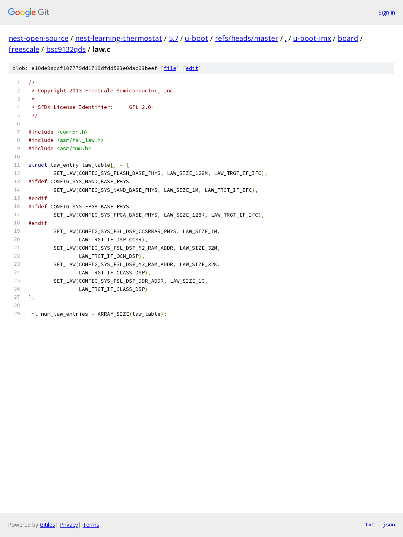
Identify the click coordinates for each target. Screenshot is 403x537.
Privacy (69, 524)
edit (192, 68)
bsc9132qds (66, 49)
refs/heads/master (246, 38)
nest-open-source (38, 38)
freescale (24, 49)
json (389, 524)
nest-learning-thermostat (118, 38)
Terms (91, 524)
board (348, 38)
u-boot (196, 38)
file (170, 68)
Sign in (387, 12)
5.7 (173, 38)
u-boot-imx (312, 38)
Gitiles (47, 524)
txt (370, 524)
